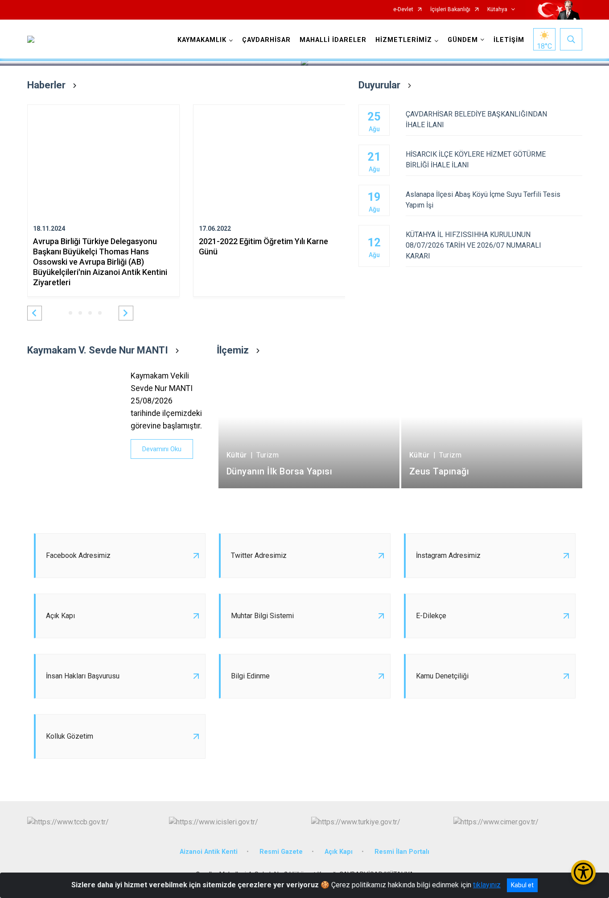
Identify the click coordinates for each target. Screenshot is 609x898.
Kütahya (497, 9)
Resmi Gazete (281, 852)
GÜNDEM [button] (463, 40)
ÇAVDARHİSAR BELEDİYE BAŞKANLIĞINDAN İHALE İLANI (476, 119)
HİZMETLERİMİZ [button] (403, 40)
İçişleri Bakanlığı (450, 9)
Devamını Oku (161, 449)
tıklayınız (487, 885)
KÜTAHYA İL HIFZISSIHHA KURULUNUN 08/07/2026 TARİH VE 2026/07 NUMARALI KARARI (473, 245)
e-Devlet (403, 9)
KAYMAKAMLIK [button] (201, 40)
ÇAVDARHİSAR (266, 40)
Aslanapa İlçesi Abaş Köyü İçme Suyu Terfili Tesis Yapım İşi (483, 199)
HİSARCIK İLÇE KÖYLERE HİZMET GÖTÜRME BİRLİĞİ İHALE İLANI (476, 159)
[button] (34, 313)
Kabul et (522, 885)
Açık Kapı (339, 852)
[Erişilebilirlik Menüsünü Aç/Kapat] (583, 872)
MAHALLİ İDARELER (333, 40)
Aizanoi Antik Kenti (209, 852)
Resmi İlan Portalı (401, 852)
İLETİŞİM (509, 40)
